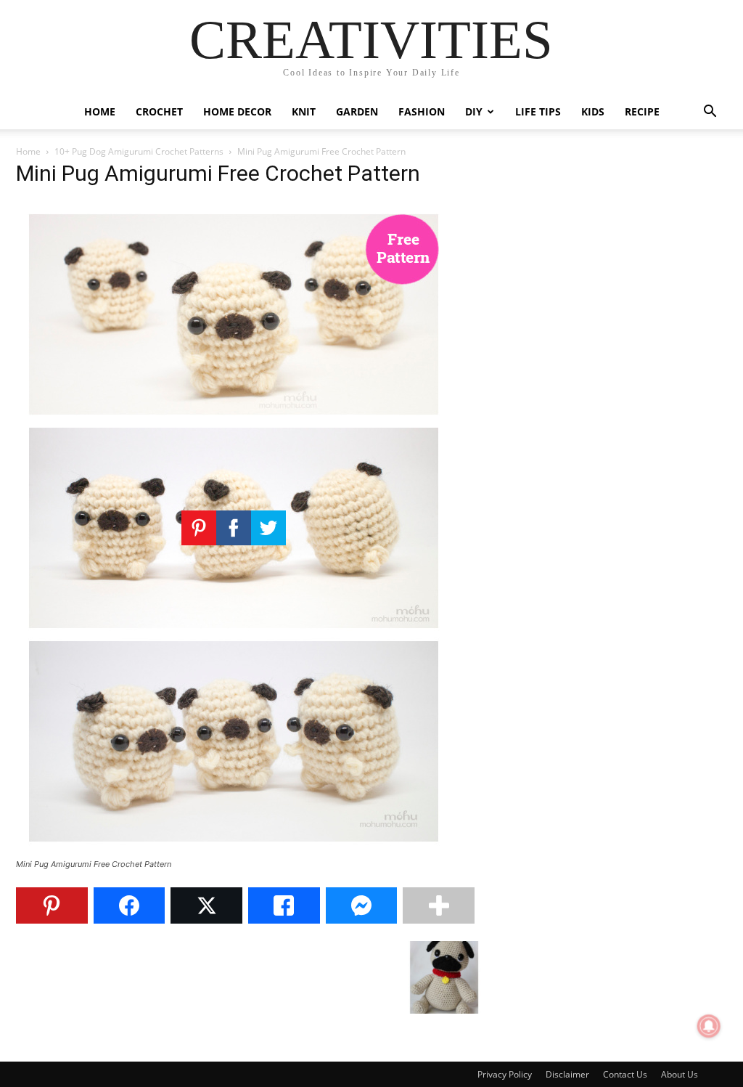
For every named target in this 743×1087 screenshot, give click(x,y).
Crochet (159, 111)
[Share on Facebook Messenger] (362, 905)
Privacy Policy (504, 1074)
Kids (592, 111)
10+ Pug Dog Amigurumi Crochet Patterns (138, 151)
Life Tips (538, 111)
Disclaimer (567, 1074)
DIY (474, 111)
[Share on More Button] (439, 905)
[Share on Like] (284, 905)
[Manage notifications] (709, 1026)
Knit (304, 111)
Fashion (421, 111)
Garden (357, 111)
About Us (679, 1074)
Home (99, 111)
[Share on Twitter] (206, 905)
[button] (709, 113)
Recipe (642, 111)
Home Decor (237, 111)
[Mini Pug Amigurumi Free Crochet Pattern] (233, 850)
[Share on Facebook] (129, 905)
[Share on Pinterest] (52, 905)
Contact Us (625, 1074)
